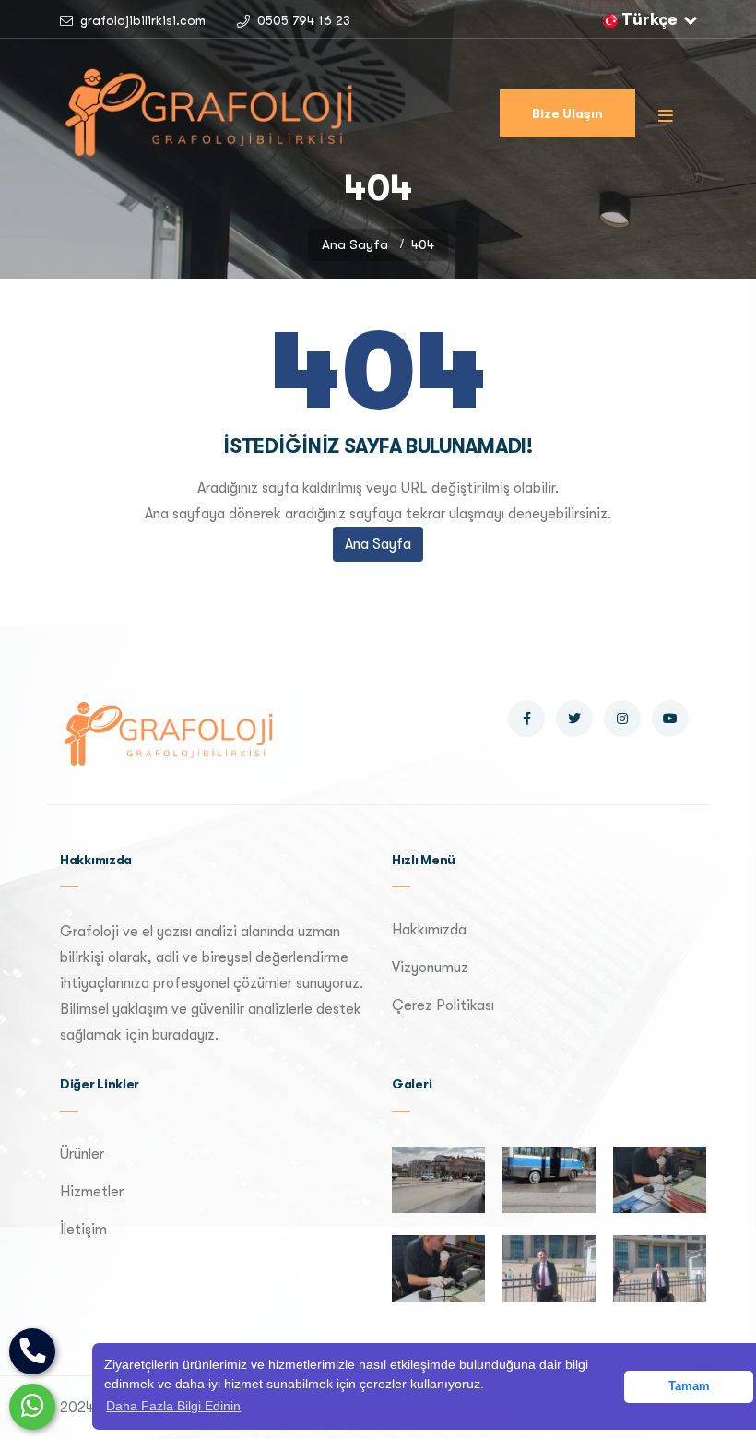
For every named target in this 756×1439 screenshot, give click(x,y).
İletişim (83, 1229)
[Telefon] (32, 1351)
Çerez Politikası (443, 1005)
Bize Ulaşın (567, 113)
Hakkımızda (429, 930)
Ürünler (82, 1154)
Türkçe (649, 19)
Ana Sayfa (355, 244)
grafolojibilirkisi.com (143, 20)
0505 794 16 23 (303, 20)
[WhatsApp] (32, 1407)
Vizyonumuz (430, 967)
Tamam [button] (689, 1386)
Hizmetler (92, 1191)
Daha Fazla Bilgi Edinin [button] (173, 1405)
